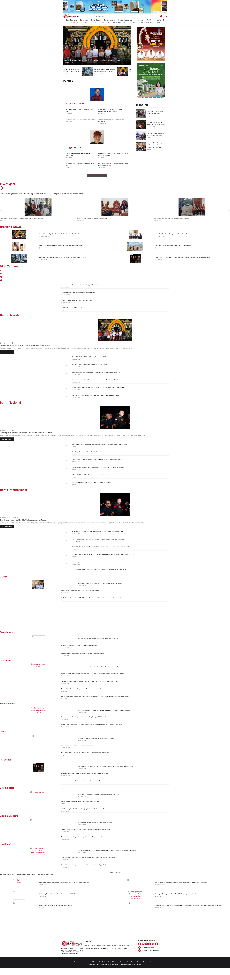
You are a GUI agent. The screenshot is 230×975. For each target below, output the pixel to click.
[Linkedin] (156, 944)
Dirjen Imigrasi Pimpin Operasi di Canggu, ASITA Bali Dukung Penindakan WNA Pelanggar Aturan (182, 257)
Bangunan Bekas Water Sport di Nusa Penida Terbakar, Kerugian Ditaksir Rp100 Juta (63, 257)
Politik (85, 22)
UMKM (149, 20)
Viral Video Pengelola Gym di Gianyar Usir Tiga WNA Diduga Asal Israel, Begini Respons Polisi (98, 539)
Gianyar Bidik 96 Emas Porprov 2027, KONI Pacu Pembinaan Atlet (80, 801)
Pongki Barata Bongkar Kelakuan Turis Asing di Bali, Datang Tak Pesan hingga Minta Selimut (104, 710)
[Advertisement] (151, 166)
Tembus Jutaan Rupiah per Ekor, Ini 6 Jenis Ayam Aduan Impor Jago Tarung (82, 689)
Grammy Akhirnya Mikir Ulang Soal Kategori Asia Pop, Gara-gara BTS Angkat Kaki (84, 717)
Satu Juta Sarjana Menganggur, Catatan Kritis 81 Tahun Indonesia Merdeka (82, 653)
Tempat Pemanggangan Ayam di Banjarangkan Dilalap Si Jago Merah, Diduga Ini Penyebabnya (99, 387)
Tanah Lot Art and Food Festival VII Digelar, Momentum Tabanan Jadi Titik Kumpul (84, 773)
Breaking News (71, 20)
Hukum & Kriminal (145, 22)
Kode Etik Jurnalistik (94, 962)
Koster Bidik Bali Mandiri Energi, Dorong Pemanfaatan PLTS (172, 234)
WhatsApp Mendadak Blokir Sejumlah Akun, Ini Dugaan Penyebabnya (91, 482)
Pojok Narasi (159, 20)
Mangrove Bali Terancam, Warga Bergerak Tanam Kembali (55, 905)
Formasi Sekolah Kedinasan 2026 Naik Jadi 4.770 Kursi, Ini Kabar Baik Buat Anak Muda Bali (98, 467)
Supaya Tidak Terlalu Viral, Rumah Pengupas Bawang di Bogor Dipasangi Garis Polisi (85, 829)
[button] (64, 71)
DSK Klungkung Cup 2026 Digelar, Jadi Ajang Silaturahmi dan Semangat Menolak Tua (85, 809)
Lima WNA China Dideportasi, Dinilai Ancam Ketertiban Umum (78, 292)
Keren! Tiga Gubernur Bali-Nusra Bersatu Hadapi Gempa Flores (90, 451)
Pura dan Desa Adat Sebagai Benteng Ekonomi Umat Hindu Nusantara (98, 638)
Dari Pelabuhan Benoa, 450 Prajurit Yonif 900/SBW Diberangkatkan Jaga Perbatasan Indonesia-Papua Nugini (103, 554)
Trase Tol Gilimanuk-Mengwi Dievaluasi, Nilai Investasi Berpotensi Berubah (82, 837)
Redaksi (76, 962)
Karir (128, 962)
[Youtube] (146, 944)
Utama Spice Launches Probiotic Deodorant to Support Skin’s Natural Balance (61, 245)
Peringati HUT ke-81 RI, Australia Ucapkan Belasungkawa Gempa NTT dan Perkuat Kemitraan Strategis (101, 546)
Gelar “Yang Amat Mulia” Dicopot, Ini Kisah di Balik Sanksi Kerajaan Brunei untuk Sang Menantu (99, 569)
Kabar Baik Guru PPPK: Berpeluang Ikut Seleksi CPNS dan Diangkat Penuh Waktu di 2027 (97, 459)
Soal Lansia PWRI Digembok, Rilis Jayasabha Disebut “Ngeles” (95, 218)
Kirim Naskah (121, 962)
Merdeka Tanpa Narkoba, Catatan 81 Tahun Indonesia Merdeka (79, 645)
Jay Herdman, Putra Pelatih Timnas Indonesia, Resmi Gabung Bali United (98, 794)
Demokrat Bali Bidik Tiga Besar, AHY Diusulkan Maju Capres (78, 745)
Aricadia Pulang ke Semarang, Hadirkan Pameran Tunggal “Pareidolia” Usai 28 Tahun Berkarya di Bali (90, 681)
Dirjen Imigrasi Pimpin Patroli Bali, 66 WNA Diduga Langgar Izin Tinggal (23, 520)
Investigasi (139, 20)
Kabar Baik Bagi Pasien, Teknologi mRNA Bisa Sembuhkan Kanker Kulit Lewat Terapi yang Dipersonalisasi (108, 850)
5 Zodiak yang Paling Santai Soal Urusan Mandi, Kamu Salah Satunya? (98, 666)
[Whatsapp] (149, 944)
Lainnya (157, 22)
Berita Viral (84, 20)
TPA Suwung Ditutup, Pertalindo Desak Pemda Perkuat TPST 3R (57, 894)
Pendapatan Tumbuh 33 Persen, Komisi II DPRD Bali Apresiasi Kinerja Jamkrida (100, 583)
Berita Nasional (109, 20)
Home (165, 16)
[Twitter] (143, 944)
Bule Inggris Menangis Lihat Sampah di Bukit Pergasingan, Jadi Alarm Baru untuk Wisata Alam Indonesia (185, 894)
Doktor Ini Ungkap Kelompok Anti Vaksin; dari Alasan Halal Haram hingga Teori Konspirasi (86, 865)
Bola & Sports (105, 22)
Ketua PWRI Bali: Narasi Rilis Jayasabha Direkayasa (80, 119)
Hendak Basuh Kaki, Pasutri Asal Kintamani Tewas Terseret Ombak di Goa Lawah (95, 380)
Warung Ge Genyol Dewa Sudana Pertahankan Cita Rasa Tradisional (80, 590)
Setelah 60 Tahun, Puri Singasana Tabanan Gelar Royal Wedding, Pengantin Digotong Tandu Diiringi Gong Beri (92, 673)
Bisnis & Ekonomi (119, 22)
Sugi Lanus (73, 147)
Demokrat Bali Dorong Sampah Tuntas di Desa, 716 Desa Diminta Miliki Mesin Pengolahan (181, 882)
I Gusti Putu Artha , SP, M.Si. (75, 104)
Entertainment (74, 22)
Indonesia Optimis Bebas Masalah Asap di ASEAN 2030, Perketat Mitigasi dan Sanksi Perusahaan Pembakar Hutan (188, 905)
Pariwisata (93, 22)
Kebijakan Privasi (136, 962)
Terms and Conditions (149, 962)
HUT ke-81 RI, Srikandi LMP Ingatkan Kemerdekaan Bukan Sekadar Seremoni (94, 474)
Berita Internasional (125, 20)
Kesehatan (132, 22)
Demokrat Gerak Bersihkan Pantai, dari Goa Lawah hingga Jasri (96, 738)
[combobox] (118, 16)
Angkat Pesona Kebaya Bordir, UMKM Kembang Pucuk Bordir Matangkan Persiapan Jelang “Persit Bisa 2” (91, 597)
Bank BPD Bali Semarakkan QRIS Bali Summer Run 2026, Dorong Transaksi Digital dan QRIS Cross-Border (91, 724)
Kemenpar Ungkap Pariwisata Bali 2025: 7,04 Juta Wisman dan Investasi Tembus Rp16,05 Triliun (99, 444)
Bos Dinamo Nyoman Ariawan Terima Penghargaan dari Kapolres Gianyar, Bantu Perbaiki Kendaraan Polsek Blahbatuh (95, 696)
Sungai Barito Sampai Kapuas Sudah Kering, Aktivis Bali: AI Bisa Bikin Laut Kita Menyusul (64, 882)
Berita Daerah (96, 20)
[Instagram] (153, 944)
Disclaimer (84, 962)
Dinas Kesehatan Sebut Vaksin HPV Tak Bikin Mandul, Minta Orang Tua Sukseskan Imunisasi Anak (89, 857)
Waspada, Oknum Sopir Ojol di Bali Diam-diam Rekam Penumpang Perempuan (155, 145)
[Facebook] (139, 944)
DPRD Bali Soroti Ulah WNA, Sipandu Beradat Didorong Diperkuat (80, 307)
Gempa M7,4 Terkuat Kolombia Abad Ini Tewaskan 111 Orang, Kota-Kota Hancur (95, 562)
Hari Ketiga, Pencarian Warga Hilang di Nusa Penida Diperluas (173, 245)
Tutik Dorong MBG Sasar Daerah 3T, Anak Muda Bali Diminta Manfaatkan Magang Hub (86, 752)
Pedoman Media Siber (108, 962)
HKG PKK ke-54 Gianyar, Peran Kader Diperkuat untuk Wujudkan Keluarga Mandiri (95, 395)
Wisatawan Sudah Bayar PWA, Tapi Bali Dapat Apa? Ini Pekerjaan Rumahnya (83, 780)
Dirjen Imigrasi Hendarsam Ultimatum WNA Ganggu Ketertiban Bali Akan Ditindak (84, 284)
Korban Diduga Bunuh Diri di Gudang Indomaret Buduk (76, 300)
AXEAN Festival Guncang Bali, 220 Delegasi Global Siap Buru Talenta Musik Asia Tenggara (98, 531)
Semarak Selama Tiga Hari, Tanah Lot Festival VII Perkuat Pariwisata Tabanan (93, 60)
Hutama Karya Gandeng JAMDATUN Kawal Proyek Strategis (95, 822)
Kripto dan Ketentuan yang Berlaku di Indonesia (167, 218)
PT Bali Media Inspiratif (134, 964)
